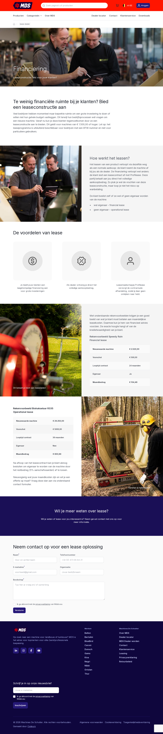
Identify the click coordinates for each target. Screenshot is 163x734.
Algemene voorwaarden (91, 722)
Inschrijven (20, 705)
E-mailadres (19, 567)
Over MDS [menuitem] (50, 15)
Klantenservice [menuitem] (128, 15)
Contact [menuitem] (113, 15)
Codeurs (32, 726)
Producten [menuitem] (18, 15)
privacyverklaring (43, 604)
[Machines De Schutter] (22, 5)
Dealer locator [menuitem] (99, 15)
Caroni (88, 645)
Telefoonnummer (67, 555)
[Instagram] (23, 650)
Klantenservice (126, 649)
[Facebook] (31, 650)
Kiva (87, 657)
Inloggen (144, 5)
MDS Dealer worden (129, 641)
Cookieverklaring (113, 722)
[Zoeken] (43, 5)
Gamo (87, 653)
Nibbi (87, 665)
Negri (87, 661)
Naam (16, 555)
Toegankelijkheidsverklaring (136, 722)
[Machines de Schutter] (14, 24)
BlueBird (89, 641)
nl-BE (129, 5)
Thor (87, 673)
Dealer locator (126, 637)
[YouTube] (39, 650)
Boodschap (18, 579)
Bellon (88, 633)
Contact (123, 645)
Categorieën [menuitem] (33, 15)
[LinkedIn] (16, 650)
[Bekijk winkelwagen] (117, 5)
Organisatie (65, 567)
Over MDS (124, 633)
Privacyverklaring (128, 657)
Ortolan (88, 669)
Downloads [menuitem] (144, 15)
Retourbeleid (125, 661)
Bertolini (89, 637)
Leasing (123, 653)
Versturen (19, 610)
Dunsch (88, 649)
